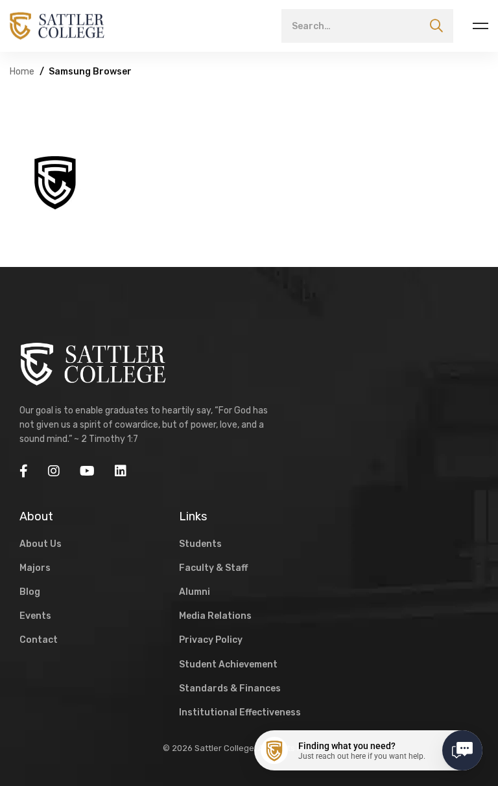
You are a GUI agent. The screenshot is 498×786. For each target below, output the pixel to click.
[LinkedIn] (120, 471)
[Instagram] (54, 471)
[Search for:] (367, 26)
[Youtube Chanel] (87, 471)
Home (22, 71)
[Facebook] (23, 471)
